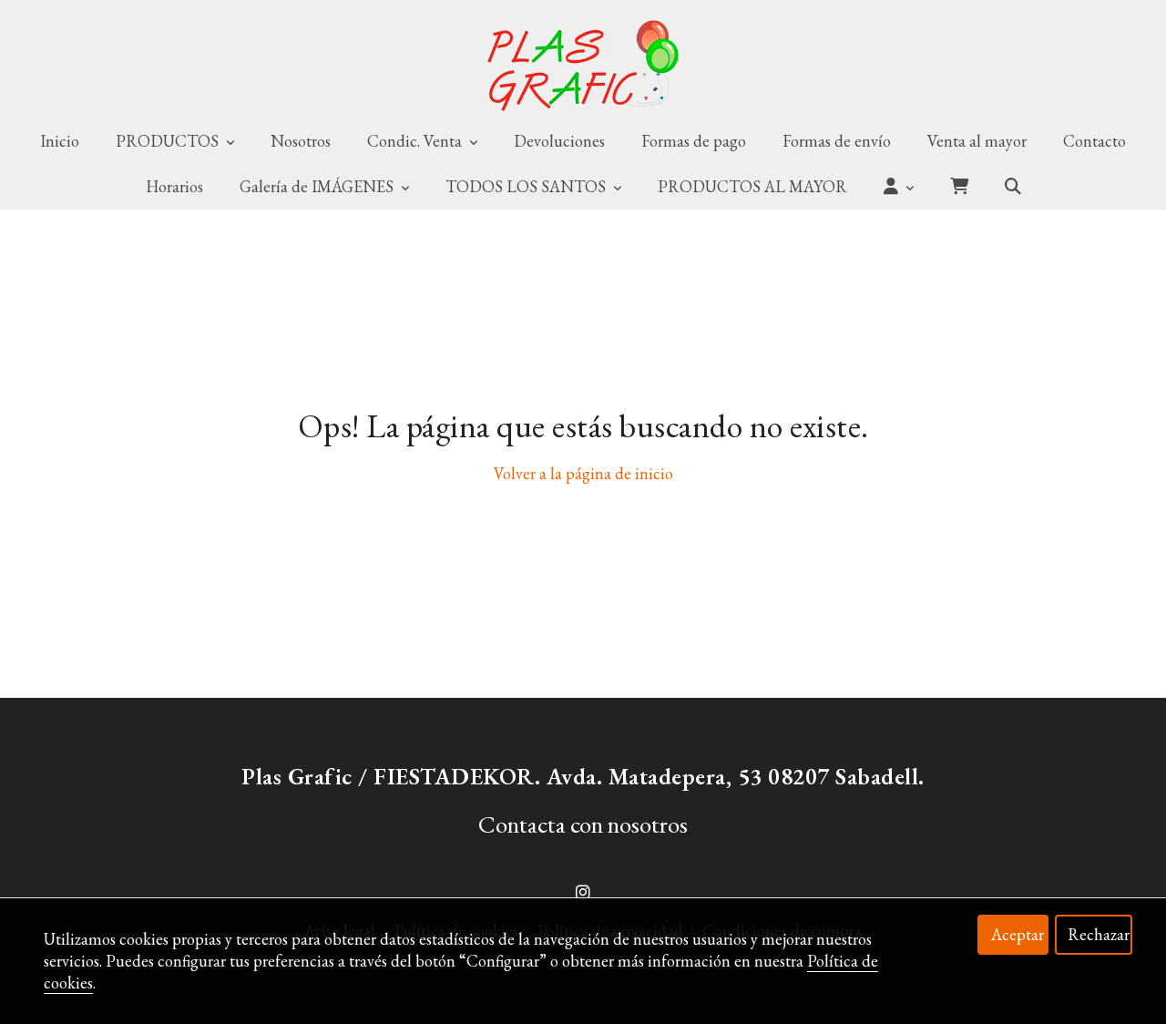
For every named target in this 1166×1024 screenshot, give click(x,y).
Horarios (174, 186)
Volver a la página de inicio (583, 473)
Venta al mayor (977, 140)
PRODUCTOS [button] (169, 140)
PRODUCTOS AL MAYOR (752, 186)
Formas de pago (693, 140)
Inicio (59, 140)
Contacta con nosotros (583, 824)
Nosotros (301, 140)
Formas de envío (836, 140)
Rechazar (1099, 934)
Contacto (1094, 140)
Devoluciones (559, 140)
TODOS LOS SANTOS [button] (527, 186)
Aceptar (1017, 934)
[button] (898, 187)
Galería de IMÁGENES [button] (318, 186)
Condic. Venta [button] (416, 140)
